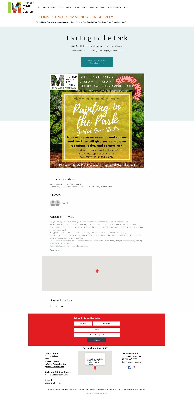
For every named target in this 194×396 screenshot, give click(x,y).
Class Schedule (52, 361)
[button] (49, 7)
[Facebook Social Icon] (129, 367)
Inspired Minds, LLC (131, 353)
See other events (97, 63)
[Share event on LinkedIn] (62, 306)
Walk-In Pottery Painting (56, 364)
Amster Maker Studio (55, 367)
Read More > (55, 250)
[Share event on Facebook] (51, 306)
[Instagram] (133, 367)
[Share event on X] (56, 306)
